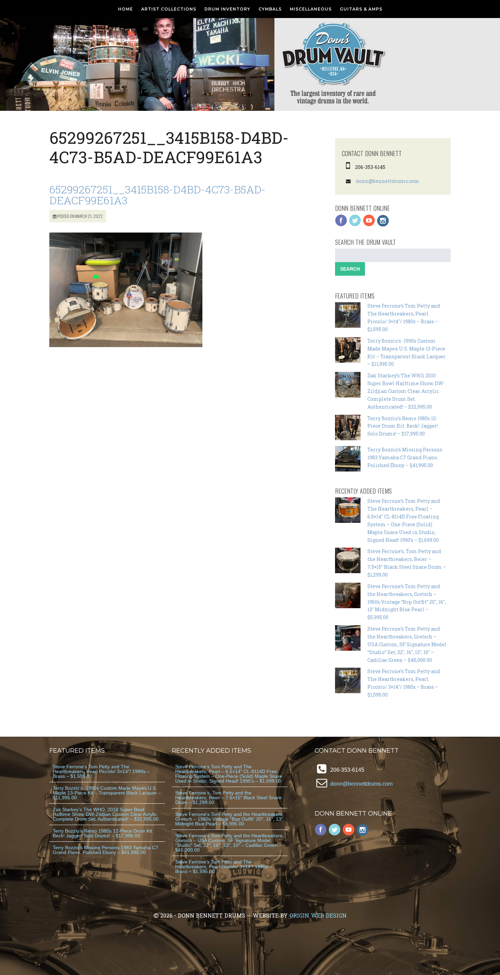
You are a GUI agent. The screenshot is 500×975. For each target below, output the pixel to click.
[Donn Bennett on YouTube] (369, 225)
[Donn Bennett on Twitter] (355, 225)
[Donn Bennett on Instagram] (383, 225)
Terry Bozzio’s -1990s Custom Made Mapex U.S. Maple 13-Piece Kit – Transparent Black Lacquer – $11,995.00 (107, 792)
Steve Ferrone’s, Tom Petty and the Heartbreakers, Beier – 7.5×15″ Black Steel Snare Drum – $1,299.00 (228, 797)
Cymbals (270, 9)
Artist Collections (168, 9)
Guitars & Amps (361, 9)
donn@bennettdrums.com (387, 181)
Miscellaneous (311, 9)
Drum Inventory (227, 9)
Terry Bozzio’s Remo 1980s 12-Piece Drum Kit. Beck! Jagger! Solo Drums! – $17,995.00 (402, 426)
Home (125, 9)
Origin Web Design (318, 915)
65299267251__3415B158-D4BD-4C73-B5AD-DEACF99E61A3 (157, 194)
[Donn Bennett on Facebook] (341, 225)
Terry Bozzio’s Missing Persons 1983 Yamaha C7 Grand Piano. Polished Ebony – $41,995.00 (404, 457)
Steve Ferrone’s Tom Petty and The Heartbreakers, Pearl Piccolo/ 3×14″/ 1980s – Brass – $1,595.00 (101, 771)
